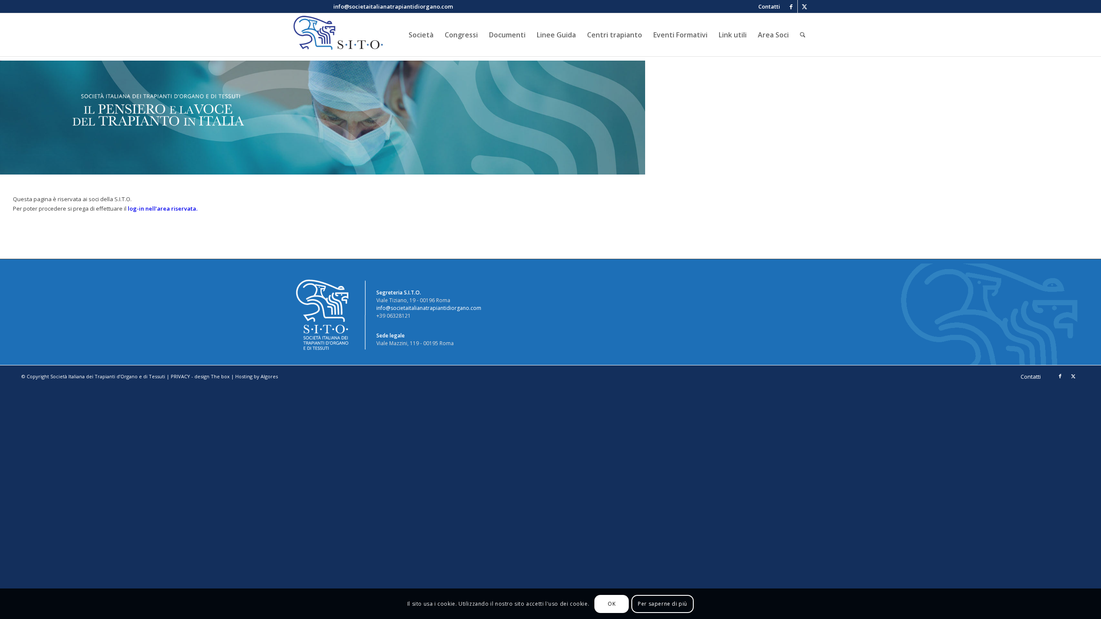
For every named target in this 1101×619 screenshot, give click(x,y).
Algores (269, 376)
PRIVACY (180, 376)
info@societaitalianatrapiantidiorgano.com (428, 308)
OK (611, 603)
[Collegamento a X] (804, 6)
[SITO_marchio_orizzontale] (336, 34)
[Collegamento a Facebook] (791, 6)
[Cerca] (802, 34)
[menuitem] (767, 6)
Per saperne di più (662, 603)
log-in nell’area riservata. (162, 208)
